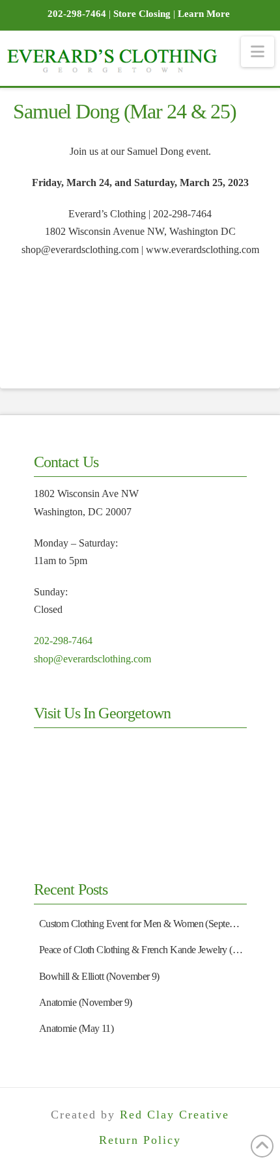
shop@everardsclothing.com (92, 658)
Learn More (204, 13)
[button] (257, 51)
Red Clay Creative (174, 1114)
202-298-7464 (63, 640)
